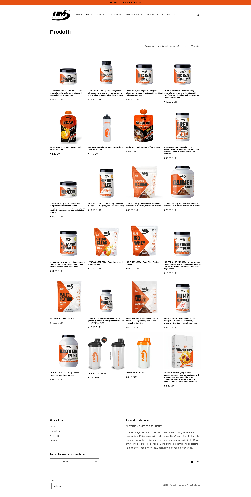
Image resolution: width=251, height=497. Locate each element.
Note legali (55, 436)
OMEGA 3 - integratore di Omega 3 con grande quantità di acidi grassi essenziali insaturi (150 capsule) (106, 321)
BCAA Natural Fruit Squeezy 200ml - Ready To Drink (66, 148)
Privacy (53, 441)
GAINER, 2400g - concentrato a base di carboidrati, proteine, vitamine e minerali (182, 205)
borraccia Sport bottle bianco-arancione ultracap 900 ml (105, 148)
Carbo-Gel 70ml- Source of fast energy (143, 147)
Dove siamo (55, 431)
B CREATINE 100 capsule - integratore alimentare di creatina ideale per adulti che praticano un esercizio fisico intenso (106, 93)
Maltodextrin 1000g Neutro (62, 318)
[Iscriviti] (96, 461)
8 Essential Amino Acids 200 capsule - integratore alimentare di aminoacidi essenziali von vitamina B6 (67, 93)
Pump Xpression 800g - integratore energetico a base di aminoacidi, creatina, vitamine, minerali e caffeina (180, 321)
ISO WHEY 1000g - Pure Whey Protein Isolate (142, 263)
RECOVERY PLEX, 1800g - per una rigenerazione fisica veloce (65, 374)
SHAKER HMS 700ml (135, 373)
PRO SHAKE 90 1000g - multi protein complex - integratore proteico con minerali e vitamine (142, 321)
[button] (101, 15)
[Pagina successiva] (133, 400)
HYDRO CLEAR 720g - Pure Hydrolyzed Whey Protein (105, 263)
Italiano (57, 486)
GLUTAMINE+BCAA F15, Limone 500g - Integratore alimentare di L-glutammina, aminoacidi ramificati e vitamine (67, 264)
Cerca (53, 426)
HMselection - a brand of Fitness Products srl (185, 485)
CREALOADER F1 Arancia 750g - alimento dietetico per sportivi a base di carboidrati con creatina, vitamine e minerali (181, 150)
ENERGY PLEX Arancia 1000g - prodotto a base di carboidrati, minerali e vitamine (106, 205)
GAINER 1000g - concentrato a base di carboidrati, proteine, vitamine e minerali (144, 205)
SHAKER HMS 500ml (97, 373)
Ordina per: (150, 46)
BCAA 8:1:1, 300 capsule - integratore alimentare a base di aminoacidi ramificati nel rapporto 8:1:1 (144, 93)
